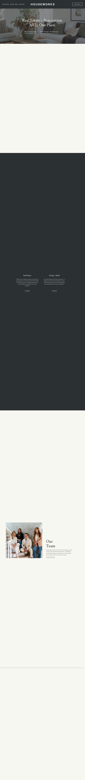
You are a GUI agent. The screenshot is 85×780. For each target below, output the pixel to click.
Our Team (21, 4)
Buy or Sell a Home (31, 31)
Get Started (54, 290)
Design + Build (14, 4)
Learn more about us (50, 557)
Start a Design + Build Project (49, 31)
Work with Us (77, 4)
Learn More (27, 290)
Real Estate (6, 4)
